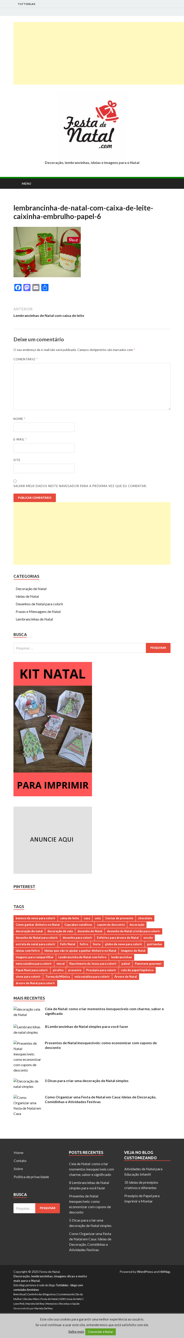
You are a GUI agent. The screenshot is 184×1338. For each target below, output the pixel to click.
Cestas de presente (119, 918)
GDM (62, 1298)
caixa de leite (69, 918)
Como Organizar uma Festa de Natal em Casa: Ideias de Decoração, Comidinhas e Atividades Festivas (100, 1099)
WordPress (145, 1272)
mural (61, 963)
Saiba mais (76, 1331)
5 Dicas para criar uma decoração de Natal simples (87, 1080)
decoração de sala (60, 931)
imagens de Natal (133, 950)
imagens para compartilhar (35, 957)
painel (125, 963)
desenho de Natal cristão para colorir (133, 931)
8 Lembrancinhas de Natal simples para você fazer (86, 1026)
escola (148, 937)
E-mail (20, 439)
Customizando (65, 1294)
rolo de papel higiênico (137, 970)
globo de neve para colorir (123, 944)
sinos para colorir (28, 976)
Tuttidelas (26, 4)
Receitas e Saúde (69, 1303)
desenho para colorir (77, 937)
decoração (136, 924)
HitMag (165, 1272)
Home (18, 1152)
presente (74, 970)
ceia (98, 918)
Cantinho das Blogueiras (41, 1294)
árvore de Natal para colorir (35, 983)
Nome (19, 419)
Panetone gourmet (148, 963)
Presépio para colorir (101, 970)
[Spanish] (28, 200)
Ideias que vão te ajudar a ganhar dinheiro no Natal (80, 950)
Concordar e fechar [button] (100, 1332)
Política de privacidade (31, 1177)
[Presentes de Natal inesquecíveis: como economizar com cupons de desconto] (27, 1043)
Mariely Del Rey (35, 1303)
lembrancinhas (121, 957)
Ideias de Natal (27, 596)
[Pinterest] (169, 12)
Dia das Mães (31, 1298)
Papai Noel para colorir (32, 970)
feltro (84, 944)
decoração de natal (29, 931)
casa (87, 918)
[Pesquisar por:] (92, 648)
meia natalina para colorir (34, 963)
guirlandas (154, 944)
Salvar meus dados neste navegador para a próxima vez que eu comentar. (80, 486)
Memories (52, 1303)
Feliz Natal (67, 944)
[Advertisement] (98, 53)
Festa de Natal (49, 1298)
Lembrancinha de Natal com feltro (82, 957)
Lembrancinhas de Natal (34, 619)
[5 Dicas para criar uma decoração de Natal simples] (27, 1081)
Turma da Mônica (57, 976)
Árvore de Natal (125, 976)
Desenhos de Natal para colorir (39, 604)
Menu (26, 183)
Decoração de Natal (31, 588)
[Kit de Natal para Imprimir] (52, 795)
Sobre (18, 1168)
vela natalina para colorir (92, 976)
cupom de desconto (111, 924)
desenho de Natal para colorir (37, 937)
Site (16, 460)
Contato (20, 1160)
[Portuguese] (22, 200)
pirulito (58, 970)
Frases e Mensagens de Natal (38, 611)
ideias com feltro (28, 950)
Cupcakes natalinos (78, 924)
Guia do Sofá (74, 1298)
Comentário (25, 359)
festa (96, 944)
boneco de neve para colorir (35, 918)
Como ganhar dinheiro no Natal (38, 924)
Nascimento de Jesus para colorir (93, 963)
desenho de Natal (89, 931)
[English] (16, 200)
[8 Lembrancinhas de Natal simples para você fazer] (27, 1027)
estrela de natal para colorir (35, 944)
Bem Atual (19, 1294)
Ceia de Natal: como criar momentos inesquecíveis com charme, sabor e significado (91, 1169)
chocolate (145, 918)
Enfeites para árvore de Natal (118, 937)
